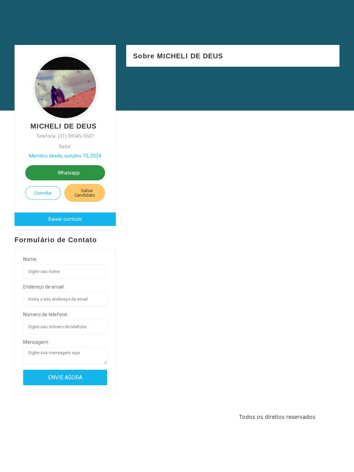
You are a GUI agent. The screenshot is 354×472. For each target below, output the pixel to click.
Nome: (30, 259)
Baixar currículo (65, 219)
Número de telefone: (45, 314)
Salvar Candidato (84, 193)
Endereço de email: (44, 286)
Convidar (43, 193)
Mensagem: (36, 342)
